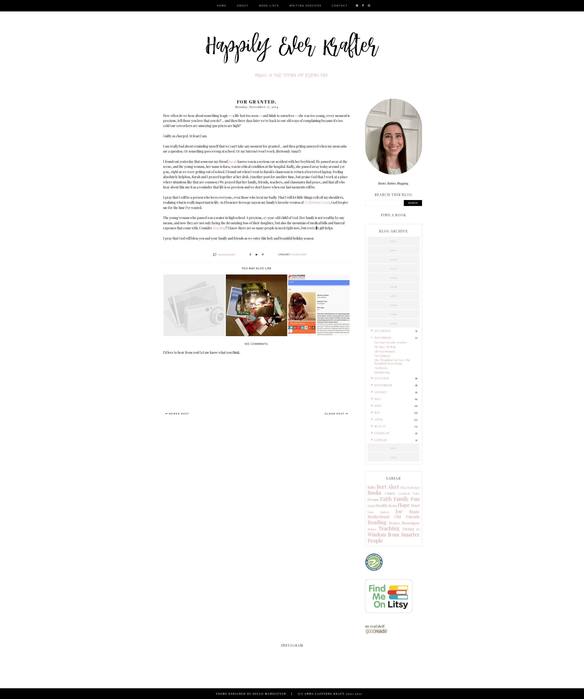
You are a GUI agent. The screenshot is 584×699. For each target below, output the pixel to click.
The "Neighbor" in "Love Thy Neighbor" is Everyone (392, 361)
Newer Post (179, 414)
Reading (377, 522)
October (381, 378)
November (382, 337)
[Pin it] (263, 255)
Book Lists (269, 5)
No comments (226, 254)
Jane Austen (378, 512)
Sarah (232, 161)
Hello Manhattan (269, 693)
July (377, 399)
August (380, 392)
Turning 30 (411, 529)
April (378, 419)
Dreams (373, 499)
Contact (340, 5)
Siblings (372, 529)
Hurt (415, 505)
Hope (303, 254)
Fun (415, 498)
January (381, 440)
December (382, 330)
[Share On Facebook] (250, 255)
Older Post (334, 414)
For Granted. (382, 355)
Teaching (388, 528)
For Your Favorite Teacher (390, 342)
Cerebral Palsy (409, 493)
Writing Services (305, 5)
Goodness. (381, 367)
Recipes (394, 523)
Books (374, 492)
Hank (371, 506)
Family (401, 498)
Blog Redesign (410, 487)
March (380, 426)
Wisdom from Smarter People (394, 537)
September (383, 385)
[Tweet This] (256, 255)
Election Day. (382, 372)
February (382, 433)
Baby (372, 487)
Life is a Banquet (384, 351)
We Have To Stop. (385, 346)
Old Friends (407, 516)
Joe (398, 511)
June (378, 405)
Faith (386, 498)
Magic (414, 511)
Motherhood (378, 516)
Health (381, 505)
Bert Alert (388, 486)
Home (222, 5)
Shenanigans (411, 523)
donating (219, 228)
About (243, 5)
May (377, 412)
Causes (295, 254)
